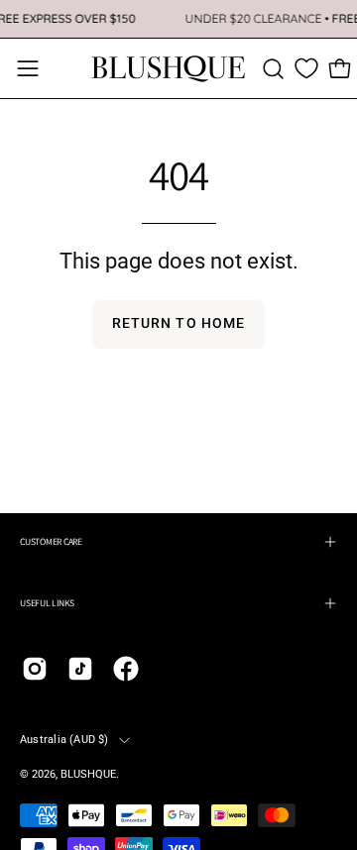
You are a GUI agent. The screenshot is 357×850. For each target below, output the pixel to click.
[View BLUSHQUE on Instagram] (35, 669)
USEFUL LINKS (47, 602)
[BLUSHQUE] (168, 68)
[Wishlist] (306, 68)
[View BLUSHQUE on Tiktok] (80, 669)
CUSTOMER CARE (51, 541)
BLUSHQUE (88, 774)
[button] (273, 68)
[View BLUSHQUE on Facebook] (126, 669)
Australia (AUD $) (64, 739)
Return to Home (178, 323)
